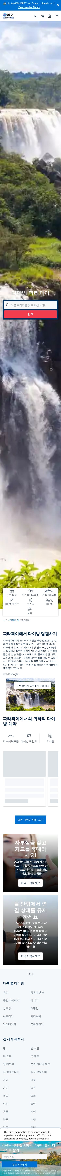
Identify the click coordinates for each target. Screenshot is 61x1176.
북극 (5, 1119)
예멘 (33, 1127)
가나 (5, 1080)
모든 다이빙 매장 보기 (31, 819)
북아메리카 (37, 1024)
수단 (33, 1119)
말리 (33, 1095)
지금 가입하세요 (30, 956)
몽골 (5, 1111)
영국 (5, 1127)
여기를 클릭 (24, 1173)
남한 (33, 1088)
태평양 (34, 1008)
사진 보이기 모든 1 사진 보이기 (32, 685)
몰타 (33, 1103)
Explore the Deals (29, 7)
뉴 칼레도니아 (11, 1072)
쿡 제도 (35, 1056)
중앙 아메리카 (11, 1000)
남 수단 (35, 1048)
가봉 (33, 1080)
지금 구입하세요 (30, 883)
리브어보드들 (11, 741)
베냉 (33, 1111)
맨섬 (5, 1103)
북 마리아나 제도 (40, 1064)
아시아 (34, 1000)
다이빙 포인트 (29, 741)
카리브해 (36, 1016)
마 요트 (7, 1056)
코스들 (50, 741)
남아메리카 (13, 620)
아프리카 (8, 1016)
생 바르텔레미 (39, 1072)
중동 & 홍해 (37, 992)
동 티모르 (8, 1064)
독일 (5, 1095)
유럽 (5, 992)
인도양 (7, 1008)
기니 (5, 1088)
